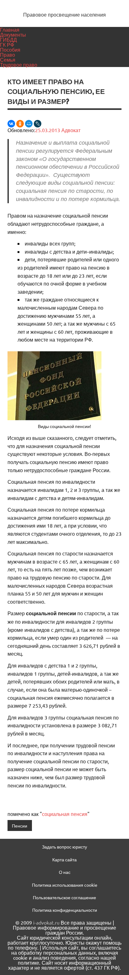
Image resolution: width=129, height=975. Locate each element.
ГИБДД (8, 39)
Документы (13, 34)
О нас (64, 872)
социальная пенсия (64, 814)
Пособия (10, 49)
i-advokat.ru (46, 922)
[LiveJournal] (37, 123)
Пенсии (19, 825)
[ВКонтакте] (11, 123)
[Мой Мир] (29, 123)
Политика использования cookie (64, 885)
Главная (9, 29)
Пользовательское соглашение (64, 897)
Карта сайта (64, 859)
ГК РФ (7, 44)
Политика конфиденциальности (64, 910)
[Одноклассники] (20, 123)
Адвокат (70, 130)
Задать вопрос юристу (64, 846)
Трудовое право (18, 64)
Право (7, 54)
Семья (7, 59)
